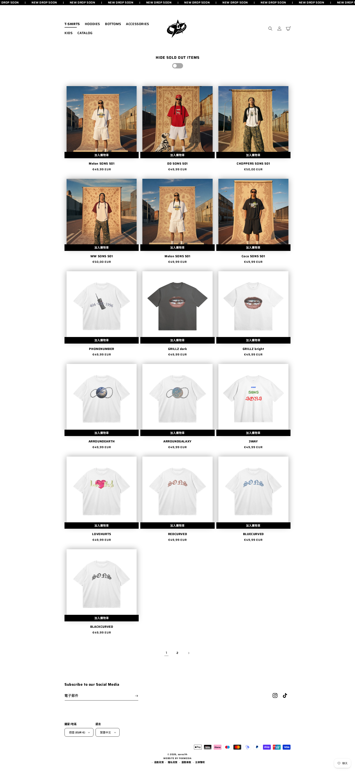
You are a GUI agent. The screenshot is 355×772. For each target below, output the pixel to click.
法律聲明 (200, 762)
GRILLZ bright (253, 349)
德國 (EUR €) (77, 732)
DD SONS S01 (177, 164)
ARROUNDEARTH (102, 442)
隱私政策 (173, 762)
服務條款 (186, 762)
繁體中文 (105, 732)
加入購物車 (102, 155)
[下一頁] (188, 653)
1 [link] (166, 652)
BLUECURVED (253, 534)
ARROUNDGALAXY (177, 442)
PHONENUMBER (101, 349)
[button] (270, 28)
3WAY (253, 442)
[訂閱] (136, 696)
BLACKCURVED (101, 627)
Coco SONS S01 (253, 256)
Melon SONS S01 (101, 164)
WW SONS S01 (101, 256)
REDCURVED (177, 534)
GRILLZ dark (177, 349)
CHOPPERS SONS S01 (253, 164)
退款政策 (159, 762)
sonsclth (183, 754)
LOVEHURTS (101, 534)
